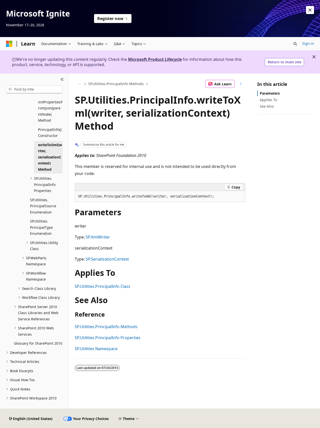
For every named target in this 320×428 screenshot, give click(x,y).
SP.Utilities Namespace (96, 348)
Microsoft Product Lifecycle (155, 59)
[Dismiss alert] (310, 10)
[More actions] (240, 84)
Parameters (270, 93)
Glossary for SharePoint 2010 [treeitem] (38, 343)
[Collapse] (62, 80)
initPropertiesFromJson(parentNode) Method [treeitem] (50, 111)
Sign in (308, 43)
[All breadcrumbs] (79, 84)
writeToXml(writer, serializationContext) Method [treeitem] (50, 157)
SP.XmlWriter (98, 237)
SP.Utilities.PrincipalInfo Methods (116, 83)
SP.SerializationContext (107, 259)
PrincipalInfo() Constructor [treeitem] (50, 132)
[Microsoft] (9, 44)
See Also (267, 106)
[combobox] (34, 89)
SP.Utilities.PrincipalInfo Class (102, 286)
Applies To (268, 99)
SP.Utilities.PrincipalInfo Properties (107, 337)
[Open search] (295, 43)
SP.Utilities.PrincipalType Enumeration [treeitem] (41, 227)
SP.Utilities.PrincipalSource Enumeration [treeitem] (43, 206)
